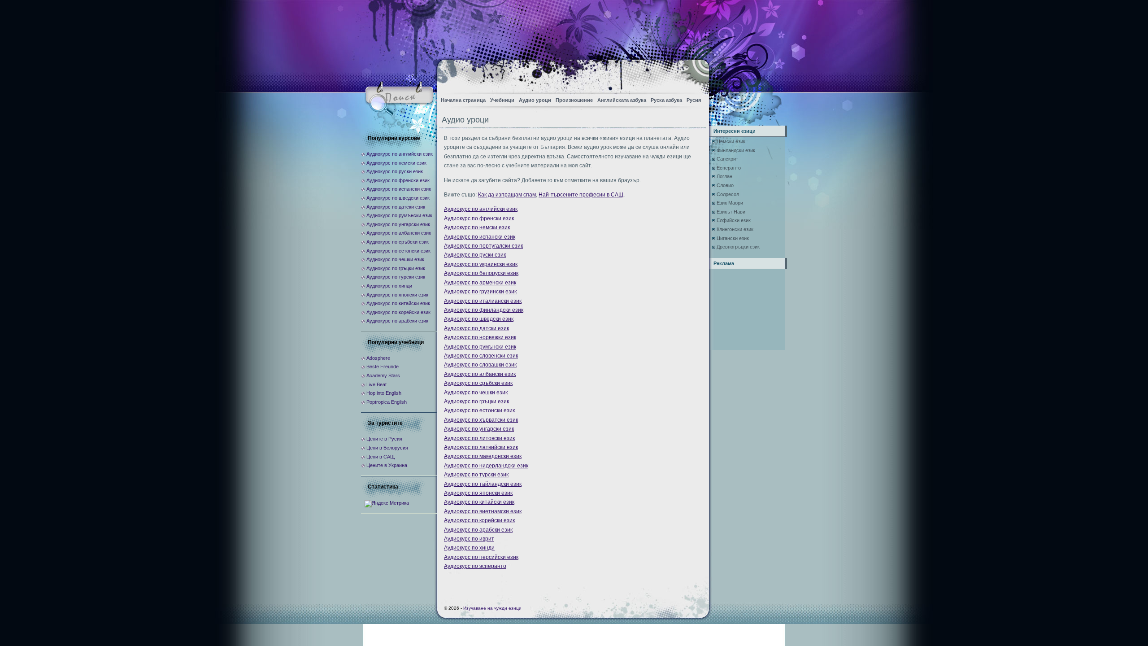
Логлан (724, 176)
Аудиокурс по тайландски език (483, 484)
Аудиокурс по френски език (479, 218)
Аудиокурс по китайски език (479, 502)
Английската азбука (621, 100)
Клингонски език (735, 229)
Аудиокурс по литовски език (479, 438)
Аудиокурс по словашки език (480, 365)
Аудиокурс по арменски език (480, 282)
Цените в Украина (386, 465)
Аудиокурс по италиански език (483, 301)
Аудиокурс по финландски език (483, 310)
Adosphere (378, 358)
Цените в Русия (384, 438)
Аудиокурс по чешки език (476, 392)
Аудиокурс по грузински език (480, 291)
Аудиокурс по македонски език (483, 456)
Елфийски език (734, 220)
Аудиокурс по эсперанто (475, 566)
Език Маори (730, 202)
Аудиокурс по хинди (469, 548)
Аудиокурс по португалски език (483, 246)
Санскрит (727, 159)
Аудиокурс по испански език (479, 237)
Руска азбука (666, 100)
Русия (694, 100)
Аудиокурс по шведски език (478, 319)
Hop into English (383, 393)
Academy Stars (383, 375)
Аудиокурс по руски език (475, 255)
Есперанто (729, 167)
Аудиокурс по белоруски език (481, 273)
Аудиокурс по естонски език (479, 410)
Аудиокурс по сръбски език (478, 383)
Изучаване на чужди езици (492, 608)
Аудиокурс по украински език (480, 264)
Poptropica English (386, 402)
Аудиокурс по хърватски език (481, 420)
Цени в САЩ (380, 456)
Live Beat (376, 384)
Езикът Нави (731, 211)
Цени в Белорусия (387, 447)
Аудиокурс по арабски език (478, 530)
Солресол (728, 194)
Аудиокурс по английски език (480, 209)
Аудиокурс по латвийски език (481, 447)
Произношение (574, 100)
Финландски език (736, 150)
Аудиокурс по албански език (480, 374)
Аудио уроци (535, 100)
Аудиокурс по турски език (476, 474)
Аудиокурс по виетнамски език (483, 511)
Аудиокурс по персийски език (481, 557)
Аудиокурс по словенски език (481, 356)
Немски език (731, 141)
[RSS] (694, 74)
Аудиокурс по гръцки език (476, 401)
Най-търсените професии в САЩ (581, 195)
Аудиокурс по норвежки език (480, 337)
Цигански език (733, 238)
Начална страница (463, 100)
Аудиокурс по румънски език (480, 347)
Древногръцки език (738, 246)
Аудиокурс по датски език (476, 328)
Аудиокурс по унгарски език (479, 429)
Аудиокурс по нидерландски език (486, 466)
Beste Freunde (382, 366)
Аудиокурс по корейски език (479, 520)
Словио (725, 185)
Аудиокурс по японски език (478, 493)
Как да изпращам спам (507, 195)
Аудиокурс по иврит (469, 539)
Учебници (502, 100)
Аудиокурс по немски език (477, 227)
